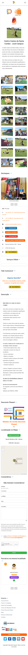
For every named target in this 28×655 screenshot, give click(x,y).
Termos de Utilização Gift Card (8, 607)
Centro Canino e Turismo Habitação (15, 240)
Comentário (3, 506)
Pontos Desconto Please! (7, 610)
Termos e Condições (6, 603)
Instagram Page (13, 236)
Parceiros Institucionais (6, 614)
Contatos (3, 617)
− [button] (3, 450)
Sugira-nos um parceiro (14, 634)
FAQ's (2, 612)
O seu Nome (3, 491)
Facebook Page (12, 228)
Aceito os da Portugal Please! (15, 536)
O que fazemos (4, 600)
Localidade (3, 496)
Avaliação (3, 486)
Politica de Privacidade (6, 605)
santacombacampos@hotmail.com (13, 224)
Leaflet (22, 473)
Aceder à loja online (11, 232)
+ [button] (3, 448)
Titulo (2, 501)
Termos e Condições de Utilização (16, 536)
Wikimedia (25, 473)
